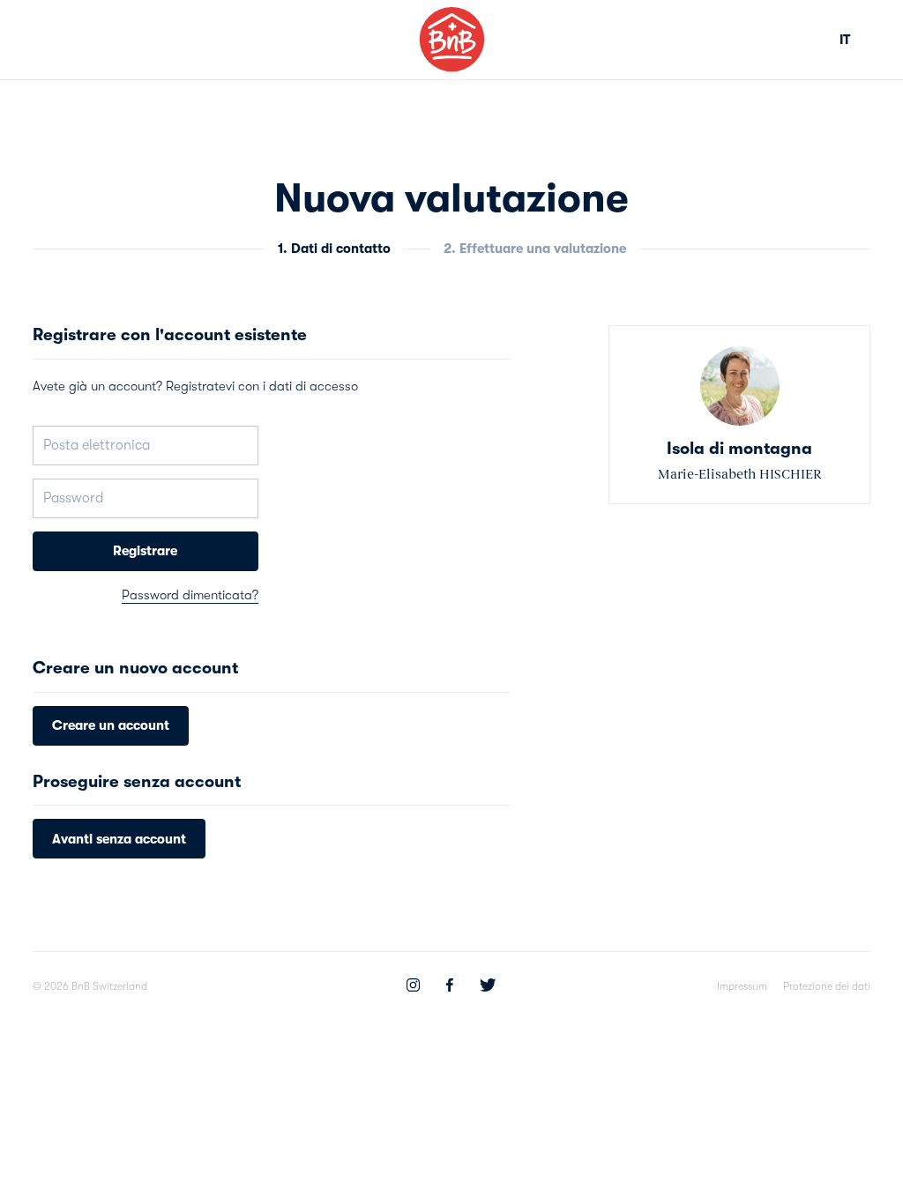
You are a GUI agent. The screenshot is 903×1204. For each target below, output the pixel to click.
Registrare (145, 551)
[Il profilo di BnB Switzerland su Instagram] (413, 987)
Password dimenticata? (190, 595)
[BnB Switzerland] (452, 39)
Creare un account (110, 725)
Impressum (742, 986)
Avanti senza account (119, 839)
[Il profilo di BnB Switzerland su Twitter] (488, 987)
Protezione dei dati (826, 986)
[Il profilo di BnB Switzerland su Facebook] (449, 987)
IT (845, 40)
